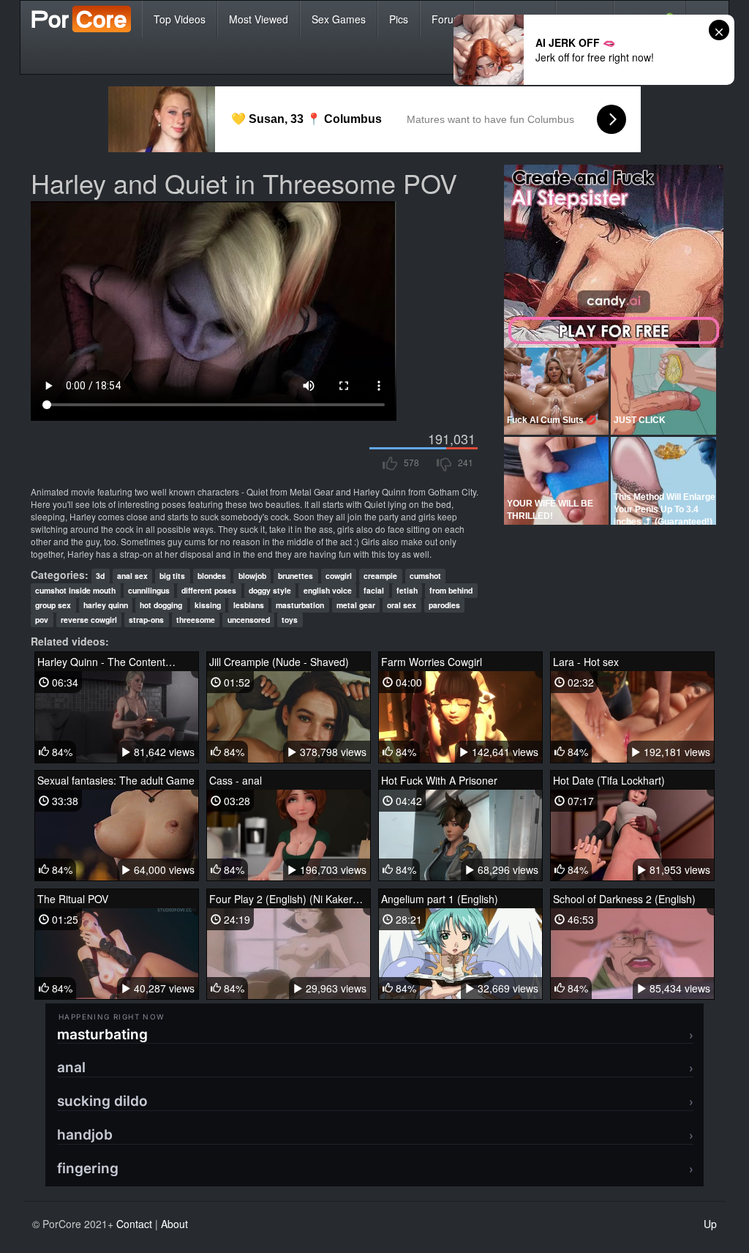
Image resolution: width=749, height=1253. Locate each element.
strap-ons (146, 619)
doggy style (270, 590)
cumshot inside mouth (75, 590)
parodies (444, 604)
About (174, 1223)
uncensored (248, 619)
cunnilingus (149, 590)
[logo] (81, 19)
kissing (208, 604)
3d (100, 575)
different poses (208, 590)
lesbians (248, 604)
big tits (172, 575)
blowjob (252, 575)
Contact (134, 1223)
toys (290, 619)
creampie (380, 575)
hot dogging (161, 604)
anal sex (132, 575)
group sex (53, 604)
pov (41, 619)
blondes (211, 575)
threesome (195, 619)
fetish (407, 590)
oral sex (401, 604)
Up (710, 1223)
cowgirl (338, 575)
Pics (398, 19)
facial (374, 590)
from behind (451, 590)
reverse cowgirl (89, 619)
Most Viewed (258, 19)
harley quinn (105, 604)
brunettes (295, 575)
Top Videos (180, 19)
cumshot (425, 575)
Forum (447, 19)
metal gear (355, 604)
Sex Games (339, 19)
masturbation (300, 604)
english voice (328, 590)
